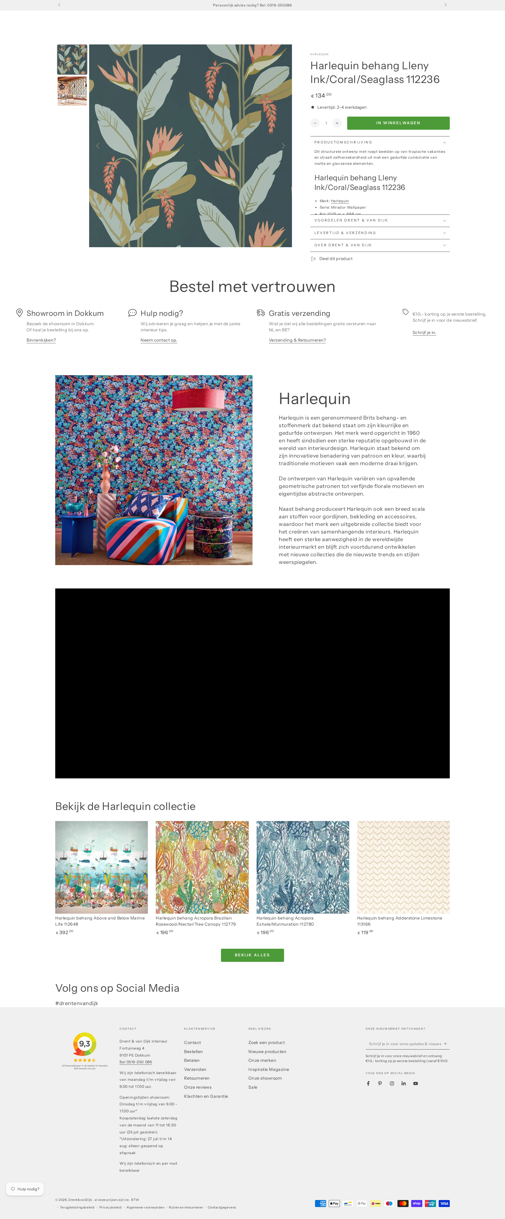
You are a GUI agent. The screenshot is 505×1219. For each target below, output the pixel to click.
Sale (252, 1087)
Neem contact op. (159, 340)
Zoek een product (266, 1042)
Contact (192, 1042)
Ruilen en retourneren (186, 1207)
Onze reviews (198, 1087)
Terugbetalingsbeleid (77, 1207)
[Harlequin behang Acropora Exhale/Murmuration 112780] (303, 867)
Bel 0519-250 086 (136, 1062)
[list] (252, 329)
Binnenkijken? (41, 340)
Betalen (192, 1060)
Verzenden (195, 1069)
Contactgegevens (222, 1207)
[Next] (283, 146)
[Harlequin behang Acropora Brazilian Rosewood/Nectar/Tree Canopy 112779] (202, 867)
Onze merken (262, 1060)
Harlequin (319, 54)
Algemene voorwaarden (146, 1207)
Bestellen (193, 1051)
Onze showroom (265, 1078)
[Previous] (97, 146)
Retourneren (197, 1078)
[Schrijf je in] (447, 1044)
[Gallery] (173, 145)
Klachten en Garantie (206, 1096)
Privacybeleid (110, 1207)
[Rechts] (445, 5)
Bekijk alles (252, 955)
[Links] (59, 5)
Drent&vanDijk (80, 1200)
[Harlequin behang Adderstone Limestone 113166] (403, 867)
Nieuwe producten (267, 1051)
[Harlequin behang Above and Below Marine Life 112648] (101, 867)
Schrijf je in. (425, 332)
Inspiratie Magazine (268, 1069)
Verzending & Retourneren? (297, 340)
